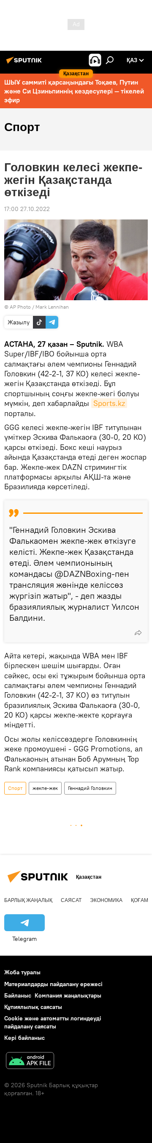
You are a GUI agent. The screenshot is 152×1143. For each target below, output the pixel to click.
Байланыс (17, 995)
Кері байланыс (24, 1038)
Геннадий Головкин (90, 788)
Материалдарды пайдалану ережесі (53, 984)
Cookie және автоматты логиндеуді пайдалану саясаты (52, 1022)
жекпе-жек (45, 788)
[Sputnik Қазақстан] (25, 63)
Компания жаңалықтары (68, 995)
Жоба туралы (22, 972)
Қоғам (139, 900)
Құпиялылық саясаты (33, 1007)
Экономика (106, 900)
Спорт (15, 788)
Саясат (71, 900)
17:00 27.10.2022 (27, 209)
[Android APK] (30, 1061)
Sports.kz (109, 403)
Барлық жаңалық (28, 900)
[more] (138, 632)
